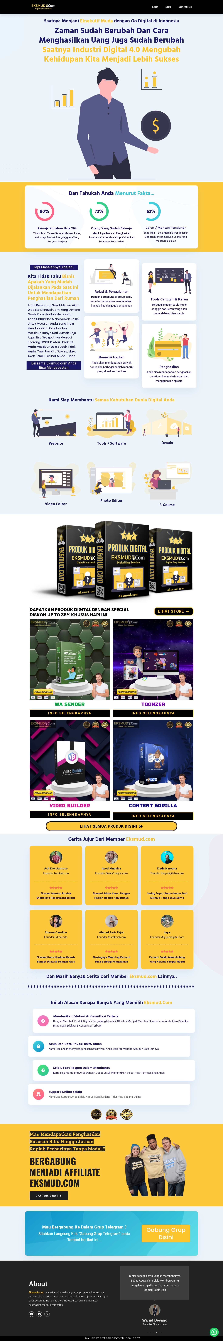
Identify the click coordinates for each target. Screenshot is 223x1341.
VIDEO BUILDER (70, 805)
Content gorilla (153, 805)
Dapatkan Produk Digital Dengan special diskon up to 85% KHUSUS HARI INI (79, 612)
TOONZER (153, 704)
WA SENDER (70, 704)
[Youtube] (31, 1314)
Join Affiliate (185, 6)
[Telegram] (39, 1314)
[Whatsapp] (47, 1314)
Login (155, 6)
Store (168, 6)
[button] (147, 1332)
